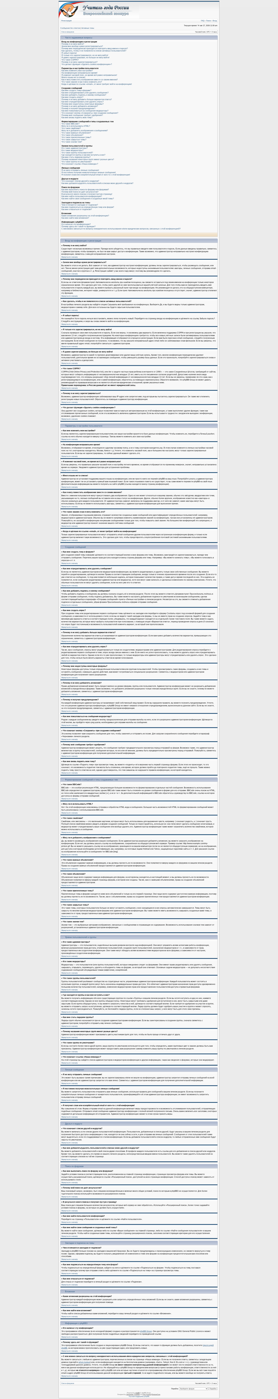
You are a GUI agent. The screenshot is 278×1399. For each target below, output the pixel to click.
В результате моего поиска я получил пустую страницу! (86, 194)
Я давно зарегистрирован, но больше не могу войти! (85, 57)
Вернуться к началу (69, 257)
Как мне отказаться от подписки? (76, 209)
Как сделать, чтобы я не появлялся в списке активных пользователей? (93, 51)
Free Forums (147, 1394)
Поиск (208, 21)
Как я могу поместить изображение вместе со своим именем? (89, 80)
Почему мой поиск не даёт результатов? (79, 192)
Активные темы (87, 28)
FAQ (202, 21)
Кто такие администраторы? (74, 148)
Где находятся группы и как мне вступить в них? (83, 155)
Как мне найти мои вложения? (75, 218)
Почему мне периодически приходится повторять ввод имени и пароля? (94, 48)
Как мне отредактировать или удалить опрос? (82, 102)
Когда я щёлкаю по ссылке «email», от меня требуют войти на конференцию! (96, 84)
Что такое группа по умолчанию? (76, 162)
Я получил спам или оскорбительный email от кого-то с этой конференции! (95, 175)
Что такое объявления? (72, 135)
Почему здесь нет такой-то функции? (78, 226)
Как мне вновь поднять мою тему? (77, 117)
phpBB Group (146, 1331)
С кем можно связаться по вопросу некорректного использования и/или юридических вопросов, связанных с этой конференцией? (121, 229)
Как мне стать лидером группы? (76, 157)
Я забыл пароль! (69, 53)
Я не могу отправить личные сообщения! (80, 170)
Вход (215, 21)
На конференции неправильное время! (79, 73)
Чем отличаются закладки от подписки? (79, 205)
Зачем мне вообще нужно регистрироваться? (82, 46)
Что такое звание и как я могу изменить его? (81, 82)
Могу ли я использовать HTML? (75, 126)
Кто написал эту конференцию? (76, 224)
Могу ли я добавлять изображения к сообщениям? (84, 130)
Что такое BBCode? (70, 124)
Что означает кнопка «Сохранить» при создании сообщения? (89, 113)
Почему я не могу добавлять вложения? (79, 106)
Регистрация (66, 21)
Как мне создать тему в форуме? (76, 90)
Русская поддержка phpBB (139, 1396)
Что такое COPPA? (70, 60)
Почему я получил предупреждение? (78, 108)
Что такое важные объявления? (76, 133)
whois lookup (84, 1362)
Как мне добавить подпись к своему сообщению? (83, 95)
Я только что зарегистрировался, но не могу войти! (84, 55)
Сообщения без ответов (70, 28)
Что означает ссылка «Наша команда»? (79, 164)
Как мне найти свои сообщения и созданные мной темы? (87, 198)
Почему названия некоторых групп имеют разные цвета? (87, 159)
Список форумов (67, 32)
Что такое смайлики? (71, 128)
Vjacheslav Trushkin (133, 1394)
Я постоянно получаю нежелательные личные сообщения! (88, 172)
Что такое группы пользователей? (77, 153)
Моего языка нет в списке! (73, 77)
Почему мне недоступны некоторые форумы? (82, 104)
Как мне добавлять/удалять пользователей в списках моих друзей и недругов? (97, 183)
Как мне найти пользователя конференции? (81, 196)
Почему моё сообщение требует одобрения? (82, 115)
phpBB (137, 1393)
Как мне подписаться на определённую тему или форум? (87, 207)
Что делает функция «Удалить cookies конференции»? (86, 64)
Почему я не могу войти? (72, 44)
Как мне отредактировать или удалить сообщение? (85, 93)
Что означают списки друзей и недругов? (80, 181)
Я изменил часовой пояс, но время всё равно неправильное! (89, 75)
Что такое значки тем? (71, 142)
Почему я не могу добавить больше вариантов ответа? (86, 99)
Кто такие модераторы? (72, 150)
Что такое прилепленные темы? (76, 137)
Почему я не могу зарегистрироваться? (79, 62)
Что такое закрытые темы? (73, 139)
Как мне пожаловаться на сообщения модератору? (84, 111)
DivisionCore (156, 1394)
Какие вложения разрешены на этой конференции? (85, 216)
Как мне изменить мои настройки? (77, 70)
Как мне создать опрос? (72, 97)
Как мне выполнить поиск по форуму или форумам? (85, 189)
